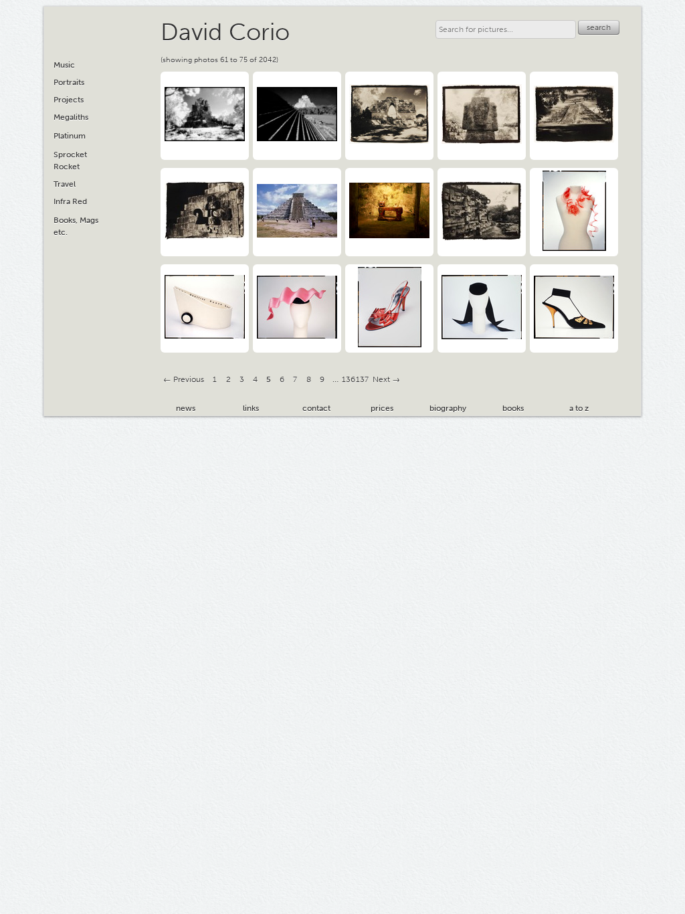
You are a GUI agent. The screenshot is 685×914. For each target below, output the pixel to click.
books (513, 408)
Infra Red (70, 201)
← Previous (183, 379)
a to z (579, 408)
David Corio (225, 31)
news (185, 408)
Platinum (70, 136)
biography (447, 408)
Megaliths (71, 117)
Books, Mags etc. (76, 226)
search (599, 27)
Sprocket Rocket (70, 160)
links (251, 408)
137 (362, 379)
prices (382, 408)
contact (316, 408)
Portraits (69, 82)
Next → (386, 379)
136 (348, 379)
